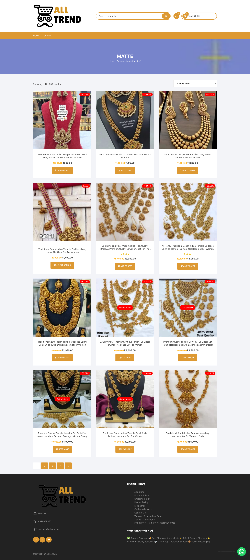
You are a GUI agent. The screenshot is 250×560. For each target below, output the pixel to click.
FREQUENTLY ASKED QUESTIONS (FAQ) (154, 523)
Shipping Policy (142, 498)
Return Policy (141, 502)
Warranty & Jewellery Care (148, 516)
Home (36, 35)
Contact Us (140, 512)
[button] (241, 551)
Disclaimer (139, 505)
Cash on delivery (143, 509)
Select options (63, 265)
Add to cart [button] (64, 170)
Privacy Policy (141, 495)
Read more (126, 358)
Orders (48, 35)
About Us (139, 492)
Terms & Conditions (144, 519)
